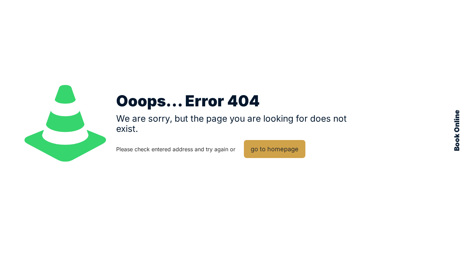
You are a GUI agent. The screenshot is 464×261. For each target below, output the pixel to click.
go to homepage (275, 149)
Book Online (457, 130)
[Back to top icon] (441, 241)
